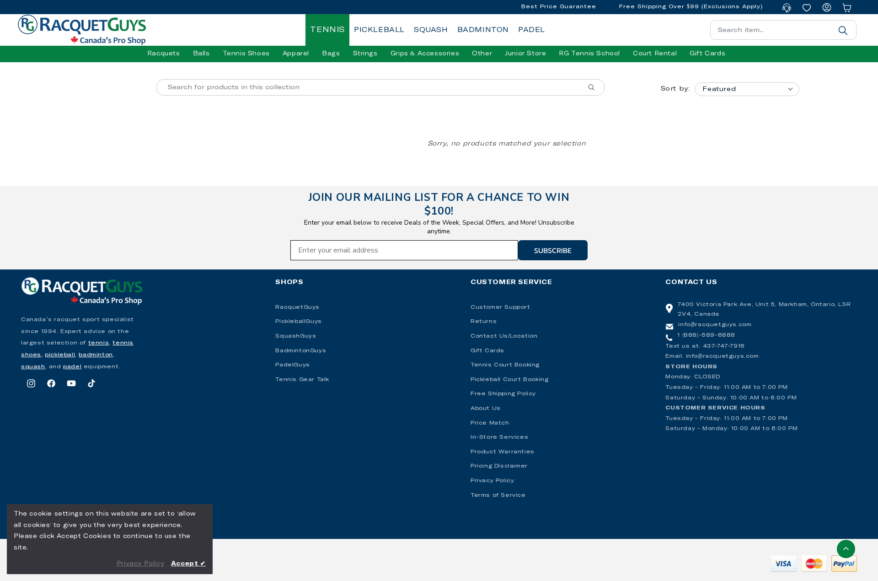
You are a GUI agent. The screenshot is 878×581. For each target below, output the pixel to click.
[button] (164, 54)
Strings (365, 54)
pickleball (60, 355)
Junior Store (525, 54)
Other (482, 54)
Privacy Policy (492, 481)
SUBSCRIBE (553, 250)
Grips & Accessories (425, 54)
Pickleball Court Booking (509, 379)
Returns (484, 321)
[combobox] (783, 30)
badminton (95, 355)
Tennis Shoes (246, 54)
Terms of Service (498, 495)
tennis (98, 343)
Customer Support (500, 307)
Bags (331, 54)
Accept (188, 564)
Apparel (296, 54)
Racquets (163, 54)
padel (72, 367)
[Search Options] (595, 87)
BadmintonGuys (300, 351)
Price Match (490, 423)
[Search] (843, 30)
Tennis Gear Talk (302, 379)
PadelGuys (292, 365)
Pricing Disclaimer (499, 466)
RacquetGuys (297, 307)
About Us (486, 408)
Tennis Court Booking (505, 365)
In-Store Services (499, 437)
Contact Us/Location (504, 336)
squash (33, 367)
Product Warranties (503, 452)
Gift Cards (487, 351)
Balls (201, 54)
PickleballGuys (298, 321)
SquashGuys (295, 336)
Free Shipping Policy (503, 394)
